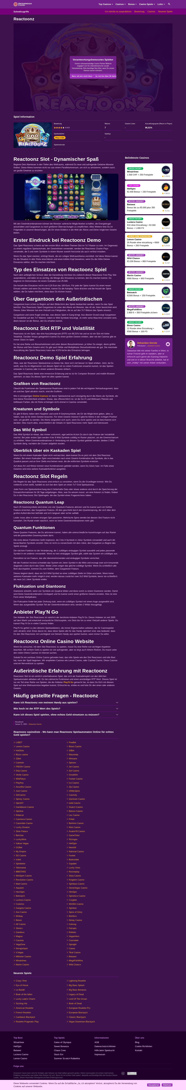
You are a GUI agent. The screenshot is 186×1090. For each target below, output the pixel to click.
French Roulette (23, 1012)
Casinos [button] (120, 4)
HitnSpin (73, 892)
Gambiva (20, 932)
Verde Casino (22, 775)
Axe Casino (21, 912)
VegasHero (74, 936)
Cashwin (20, 762)
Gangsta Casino (23, 908)
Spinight (72, 944)
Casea (72, 948)
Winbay (19, 916)
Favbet (72, 855)
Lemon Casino (22, 746)
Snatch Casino (76, 807)
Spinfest (73, 908)
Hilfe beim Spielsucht (105, 1050)
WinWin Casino (76, 904)
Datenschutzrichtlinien (105, 1046)
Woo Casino (74, 827)
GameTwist (74, 835)
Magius (19, 936)
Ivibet (18, 859)
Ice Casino (74, 783)
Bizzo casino (22, 754)
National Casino (76, 851)
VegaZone (20, 944)
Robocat (20, 815)
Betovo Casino (76, 811)
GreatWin (73, 775)
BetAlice (73, 916)
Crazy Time (21, 981)
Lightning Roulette (77, 981)
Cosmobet (73, 940)
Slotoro (19, 928)
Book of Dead (75, 1003)
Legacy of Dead (76, 994)
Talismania (21, 867)
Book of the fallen (24, 994)
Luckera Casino (23, 900)
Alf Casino (21, 924)
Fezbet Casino (75, 779)
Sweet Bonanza (61, 1046)
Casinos (151, 11)
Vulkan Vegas (22, 843)
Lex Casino (74, 815)
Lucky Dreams (23, 827)
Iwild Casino (74, 803)
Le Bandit (20, 990)
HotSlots (20, 750)
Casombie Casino (24, 823)
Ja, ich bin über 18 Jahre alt (105, 76)
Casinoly (73, 795)
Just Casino (21, 791)
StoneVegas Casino (78, 888)
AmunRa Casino (23, 787)
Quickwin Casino (77, 799)
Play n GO (59, 138)
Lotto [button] (160, 4)
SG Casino (21, 855)
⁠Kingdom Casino (76, 880)
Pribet (71, 819)
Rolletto (72, 932)
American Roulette (24, 1008)
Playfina (19, 783)
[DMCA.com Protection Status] (132, 1073)
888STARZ (21, 872)
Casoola (20, 940)
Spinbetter (20, 863)
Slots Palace (22, 831)
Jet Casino (74, 766)
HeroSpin (20, 892)
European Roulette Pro (79, 1008)
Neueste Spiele (165, 11)
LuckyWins (21, 839)
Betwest (72, 956)
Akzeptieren (153, 1085)
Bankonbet (74, 859)
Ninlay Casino (75, 920)
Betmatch (20, 896)
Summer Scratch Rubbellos (67, 1058)
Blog (137, 1042)
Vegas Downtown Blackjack (82, 1021)
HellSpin (73, 843)
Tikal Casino (74, 952)
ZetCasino (20, 795)
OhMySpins (74, 791)
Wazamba (73, 754)
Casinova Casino (24, 819)
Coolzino (20, 904)
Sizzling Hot (21, 1003)
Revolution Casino (24, 880)
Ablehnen (167, 1085)
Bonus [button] (131, 4)
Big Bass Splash (76, 985)
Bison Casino (75, 746)
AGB (97, 1042)
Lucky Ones (74, 867)
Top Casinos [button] (105, 4)
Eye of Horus (22, 985)
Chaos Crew (60, 1050)
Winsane (73, 758)
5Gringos (73, 839)
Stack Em (58, 1054)
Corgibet (73, 900)
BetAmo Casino (76, 823)
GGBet (19, 847)
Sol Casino (74, 771)
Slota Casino (75, 876)
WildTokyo (21, 779)
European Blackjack (78, 1012)
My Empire (21, 851)
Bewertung (139, 11)
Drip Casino (21, 771)
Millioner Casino (23, 956)
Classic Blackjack (77, 1017)
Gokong (72, 924)
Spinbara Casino (76, 884)
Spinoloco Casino (77, 896)
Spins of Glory (75, 912)
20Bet (71, 750)
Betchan (20, 835)
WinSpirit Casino (24, 876)
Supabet (73, 863)
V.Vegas (19, 952)
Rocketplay (74, 872)
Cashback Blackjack (25, 1017)
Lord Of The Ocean (78, 999)
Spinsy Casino (22, 799)
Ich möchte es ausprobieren (118, 11)
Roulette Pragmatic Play (27, 1021)
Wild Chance (75, 964)
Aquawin (20, 888)
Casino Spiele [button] (146, 4)
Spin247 (19, 803)
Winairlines (21, 960)
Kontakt (138, 1050)
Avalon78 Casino (77, 831)
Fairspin (72, 928)
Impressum (100, 1054)
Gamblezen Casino (25, 807)
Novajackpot (22, 948)
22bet (18, 758)
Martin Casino (22, 964)
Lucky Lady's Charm (25, 999)
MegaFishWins (76, 960)
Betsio (19, 920)
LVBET (19, 742)
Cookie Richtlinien (143, 1046)
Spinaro (72, 762)
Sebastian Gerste (35, 724)
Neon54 (72, 847)
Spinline (19, 811)
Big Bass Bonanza (77, 990)
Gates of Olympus (62, 1042)
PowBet (72, 742)
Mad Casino (21, 884)
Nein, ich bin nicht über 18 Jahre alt (82, 76)
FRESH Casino (23, 766)
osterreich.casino (153, 346)
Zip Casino (74, 787)
